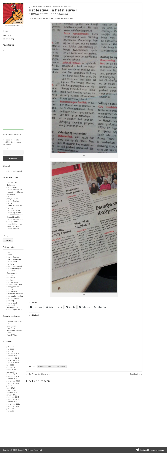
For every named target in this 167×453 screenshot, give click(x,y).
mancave (7, 35)
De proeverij (8, 39)
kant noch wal (12, 282)
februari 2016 (12, 393)
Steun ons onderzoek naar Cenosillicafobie (15, 215)
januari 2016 (12, 395)
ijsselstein (11, 280)
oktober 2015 (12, 402)
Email (5, 148)
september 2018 (13, 360)
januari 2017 (12, 374)
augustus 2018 (13, 363)
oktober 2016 (12, 379)
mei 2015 (10, 411)
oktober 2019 (12, 356)
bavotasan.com (157, 450)
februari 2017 (12, 372)
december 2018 (13, 358)
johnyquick (35, 13)
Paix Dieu (11, 328)
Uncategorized (13, 308)
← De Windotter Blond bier (38, 374)
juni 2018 (10, 365)
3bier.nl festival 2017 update (15, 194)
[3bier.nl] (13, 13)
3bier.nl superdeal (14, 259)
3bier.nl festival (13, 257)
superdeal (11, 305)
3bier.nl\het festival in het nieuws (52, 366)
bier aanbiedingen (14, 268)
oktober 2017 (12, 367)
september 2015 (13, 404)
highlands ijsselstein (62, 7)
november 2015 (13, 399)
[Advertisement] (13, 91)
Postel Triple (12, 335)
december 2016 (13, 377)
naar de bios (12, 291)
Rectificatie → (136, 374)
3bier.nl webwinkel (14, 171)
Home (5, 31)
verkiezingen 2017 (14, 310)
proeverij (10, 301)
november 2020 (13, 354)
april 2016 (11, 388)
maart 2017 (11, 370)
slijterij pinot (12, 303)
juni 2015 (10, 409)
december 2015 (13, 397)
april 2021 (11, 351)
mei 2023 (10, 349)
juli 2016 (10, 386)
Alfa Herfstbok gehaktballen (12, 185)
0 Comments (63, 13)
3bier (9, 252)
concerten (11, 271)
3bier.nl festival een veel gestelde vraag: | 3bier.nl (15, 222)
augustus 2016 (13, 383)
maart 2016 (11, 390)
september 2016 (13, 381)
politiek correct (13, 298)
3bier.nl (10, 255)
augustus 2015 (13, 406)
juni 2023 (10, 347)
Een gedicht (12, 326)
